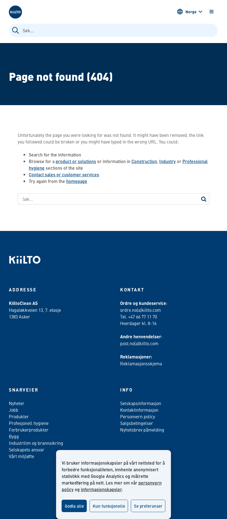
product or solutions (76, 161)
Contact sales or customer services (64, 174)
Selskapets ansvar (26, 449)
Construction (144, 161)
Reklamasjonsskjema (141, 363)
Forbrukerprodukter (28, 430)
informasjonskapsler (101, 489)
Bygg (14, 436)
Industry (167, 161)
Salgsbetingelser (136, 423)
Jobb (13, 410)
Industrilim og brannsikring (36, 443)
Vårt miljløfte (21, 456)
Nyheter (16, 403)
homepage (76, 181)
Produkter (19, 416)
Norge (191, 11)
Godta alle (74, 506)
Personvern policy (137, 416)
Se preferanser (148, 506)
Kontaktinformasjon (139, 410)
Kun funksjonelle (109, 506)
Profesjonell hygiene (28, 423)
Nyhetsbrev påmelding (142, 430)
